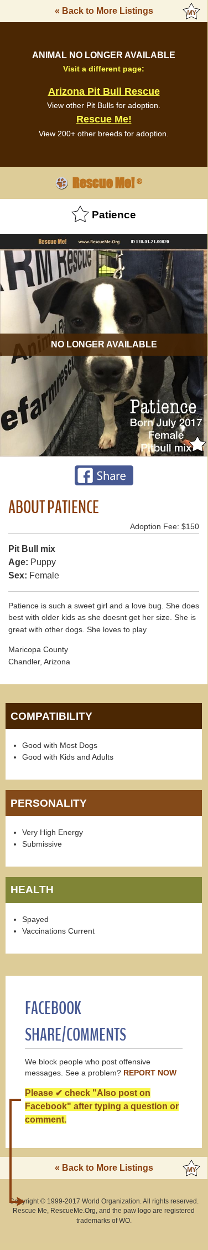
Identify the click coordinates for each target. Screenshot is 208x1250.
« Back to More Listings (104, 11)
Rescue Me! (104, 119)
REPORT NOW (149, 1073)
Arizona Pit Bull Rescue (104, 91)
